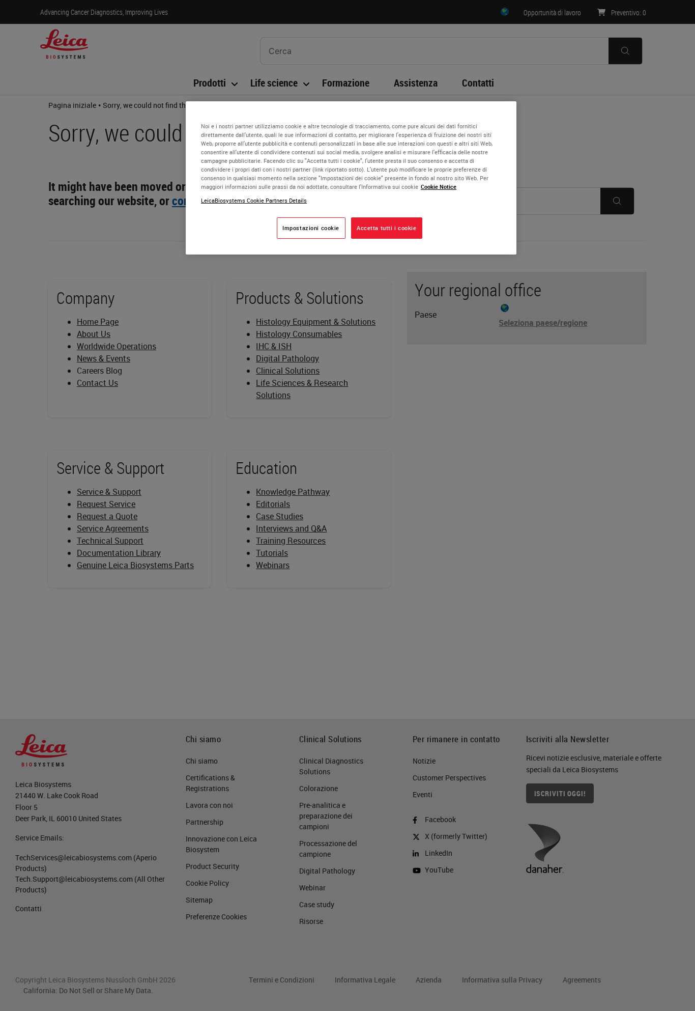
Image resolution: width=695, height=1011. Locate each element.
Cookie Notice (438, 186)
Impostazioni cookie (310, 228)
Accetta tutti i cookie (387, 228)
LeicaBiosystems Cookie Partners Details (254, 200)
